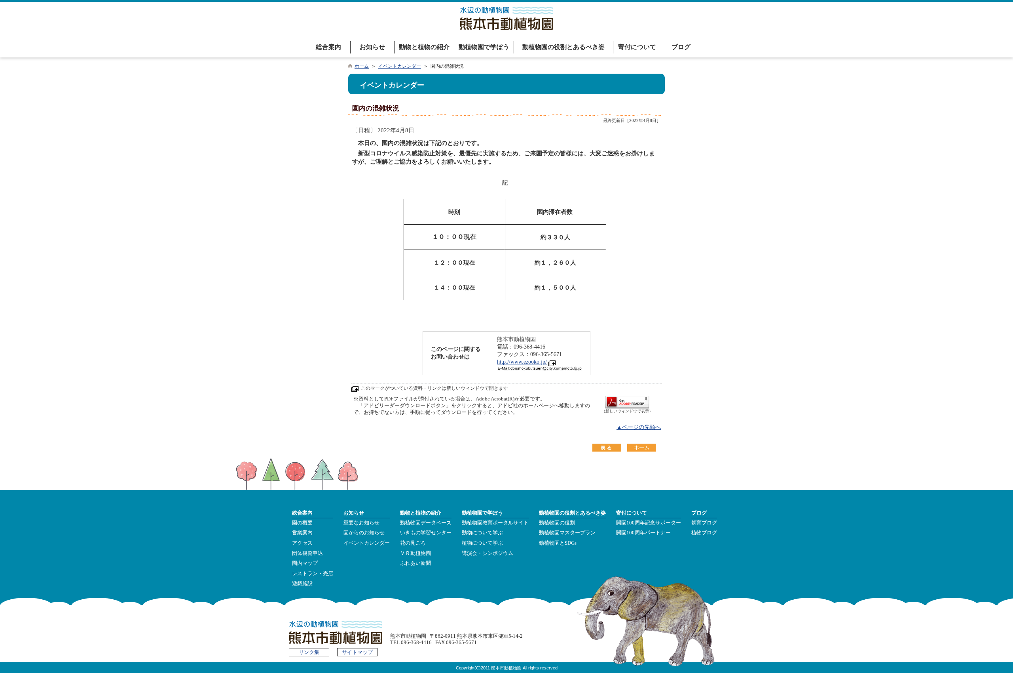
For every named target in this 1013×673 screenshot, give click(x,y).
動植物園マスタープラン (567, 533)
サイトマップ (357, 652)
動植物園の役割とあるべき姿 (563, 47)
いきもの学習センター (425, 533)
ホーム (362, 66)
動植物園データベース (425, 523)
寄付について (637, 47)
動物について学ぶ (482, 533)
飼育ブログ (704, 523)
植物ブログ (704, 533)
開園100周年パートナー (643, 533)
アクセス (302, 543)
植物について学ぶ (482, 543)
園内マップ (305, 563)
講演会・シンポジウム (487, 553)
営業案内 (302, 533)
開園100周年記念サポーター (648, 523)
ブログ (681, 47)
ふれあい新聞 (415, 563)
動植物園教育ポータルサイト (495, 523)
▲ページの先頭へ (639, 427)
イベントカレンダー (399, 66)
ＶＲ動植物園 (415, 553)
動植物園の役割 (557, 523)
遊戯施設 (302, 583)
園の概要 (302, 523)
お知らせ (372, 47)
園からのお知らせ (364, 533)
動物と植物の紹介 (424, 47)
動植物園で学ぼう (484, 47)
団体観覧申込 (307, 553)
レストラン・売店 (312, 573)
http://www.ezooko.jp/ (522, 362)
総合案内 (328, 47)
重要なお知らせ (361, 523)
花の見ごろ (413, 543)
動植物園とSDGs (558, 543)
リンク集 (309, 652)
